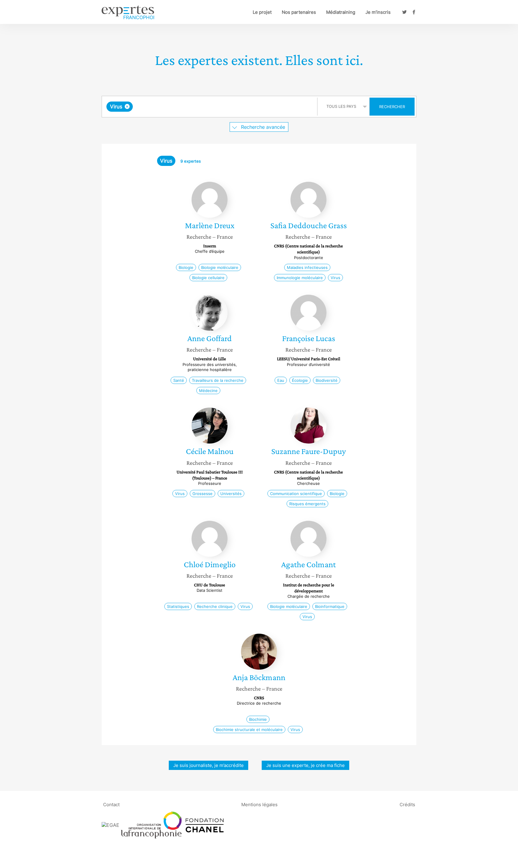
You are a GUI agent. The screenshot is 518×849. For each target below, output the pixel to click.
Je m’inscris (378, 12)
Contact (111, 804)
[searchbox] (194, 106)
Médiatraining (340, 12)
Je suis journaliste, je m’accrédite (208, 765)
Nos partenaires (299, 12)
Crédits (407, 804)
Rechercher (392, 106)
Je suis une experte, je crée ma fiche (305, 765)
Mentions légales (259, 804)
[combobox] (210, 107)
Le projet (262, 12)
